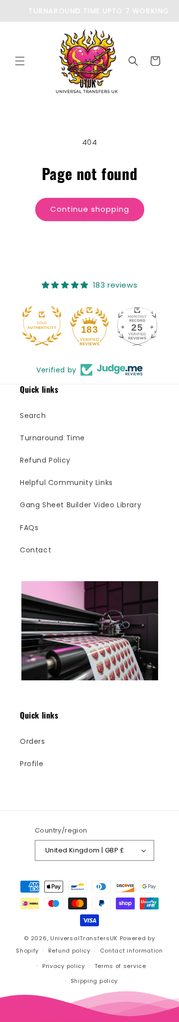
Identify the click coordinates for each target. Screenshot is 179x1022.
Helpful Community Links (66, 482)
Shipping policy (94, 981)
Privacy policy (63, 966)
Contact (35, 550)
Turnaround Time (52, 438)
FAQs (29, 528)
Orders (32, 741)
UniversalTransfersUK (84, 938)
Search (33, 416)
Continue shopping (89, 209)
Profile (31, 764)
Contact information (131, 951)
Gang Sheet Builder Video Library (80, 505)
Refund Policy (45, 460)
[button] (20, 61)
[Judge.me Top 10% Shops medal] (145, 326)
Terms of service (120, 966)
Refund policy (69, 951)
